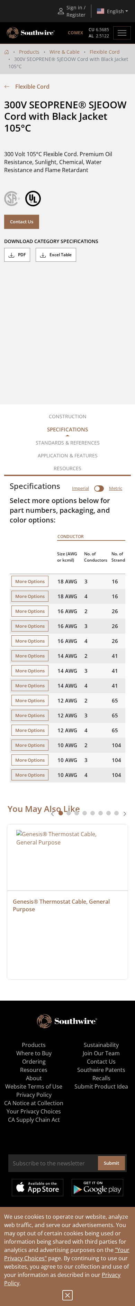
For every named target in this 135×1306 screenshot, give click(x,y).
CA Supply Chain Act (34, 1120)
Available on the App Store (37, 1187)
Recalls (101, 1078)
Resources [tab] (67, 468)
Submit (111, 1163)
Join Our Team (101, 1053)
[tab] (60, 813)
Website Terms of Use (33, 1086)
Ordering (34, 1061)
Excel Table (60, 255)
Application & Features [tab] (68, 455)
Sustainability (101, 1045)
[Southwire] (31, 32)
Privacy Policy (34, 1095)
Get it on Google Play (97, 1187)
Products (29, 51)
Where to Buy (34, 1053)
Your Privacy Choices (34, 1111)
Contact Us (21, 221)
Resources (33, 1070)
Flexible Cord (105, 51)
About (34, 1078)
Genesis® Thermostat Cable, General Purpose (62, 905)
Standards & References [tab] (68, 442)
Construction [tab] (68, 416)
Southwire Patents (101, 1070)
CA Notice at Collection (33, 1103)
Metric (115, 488)
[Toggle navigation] (122, 32)
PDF (21, 255)
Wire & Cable (65, 51)
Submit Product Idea (101, 1086)
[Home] (6, 51)
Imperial (80, 488)
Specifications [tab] (67, 429)
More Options (30, 581)
